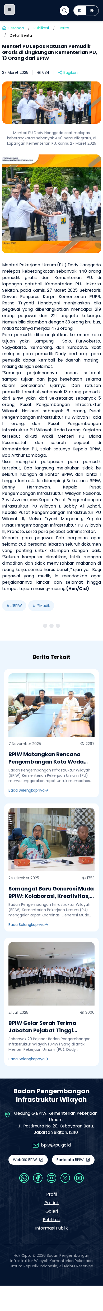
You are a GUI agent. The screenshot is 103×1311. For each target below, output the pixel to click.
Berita (64, 28)
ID (80, 10)
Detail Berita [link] (21, 35)
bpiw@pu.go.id (56, 1145)
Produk (51, 1203)
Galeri (51, 1211)
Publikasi (41, 28)
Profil (51, 1194)
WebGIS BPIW (25, 1159)
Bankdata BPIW (70, 1159)
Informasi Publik (51, 1228)
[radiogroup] (86, 10)
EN (92, 10)
